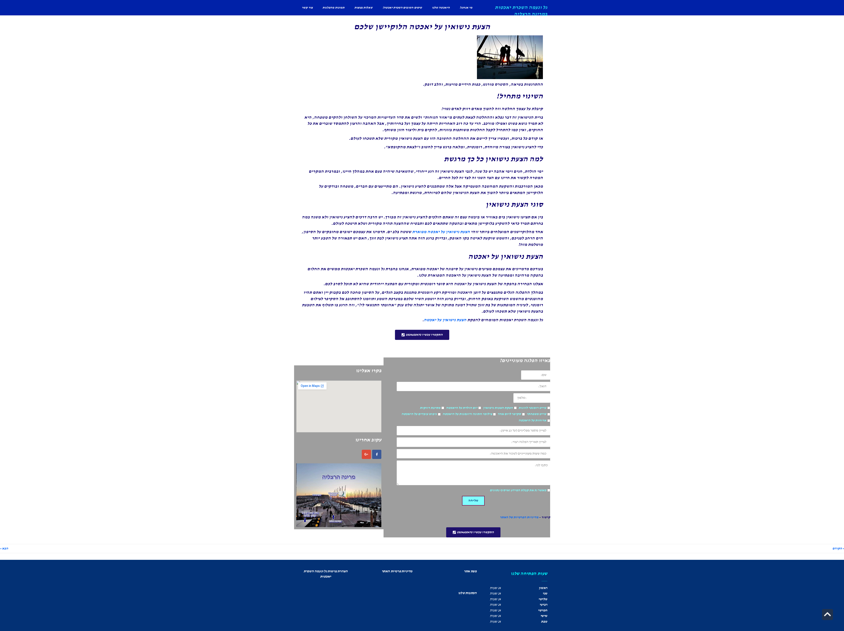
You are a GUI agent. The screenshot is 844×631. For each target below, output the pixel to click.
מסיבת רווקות (430, 408)
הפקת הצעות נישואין (498, 408)
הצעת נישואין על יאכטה (445, 320)
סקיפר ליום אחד (509, 414)
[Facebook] (376, 454)
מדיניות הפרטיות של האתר (519, 517)
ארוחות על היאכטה (532, 420)
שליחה (473, 500)
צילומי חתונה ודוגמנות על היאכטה (467, 414)
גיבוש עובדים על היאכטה (419, 414)
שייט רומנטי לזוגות (532, 408)
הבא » (4, 548)
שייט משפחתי (536, 414)
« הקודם (838, 548)
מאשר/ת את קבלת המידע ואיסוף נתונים (518, 490)
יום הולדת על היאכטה (461, 408)
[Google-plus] (366, 454)
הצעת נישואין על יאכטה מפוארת (441, 232)
